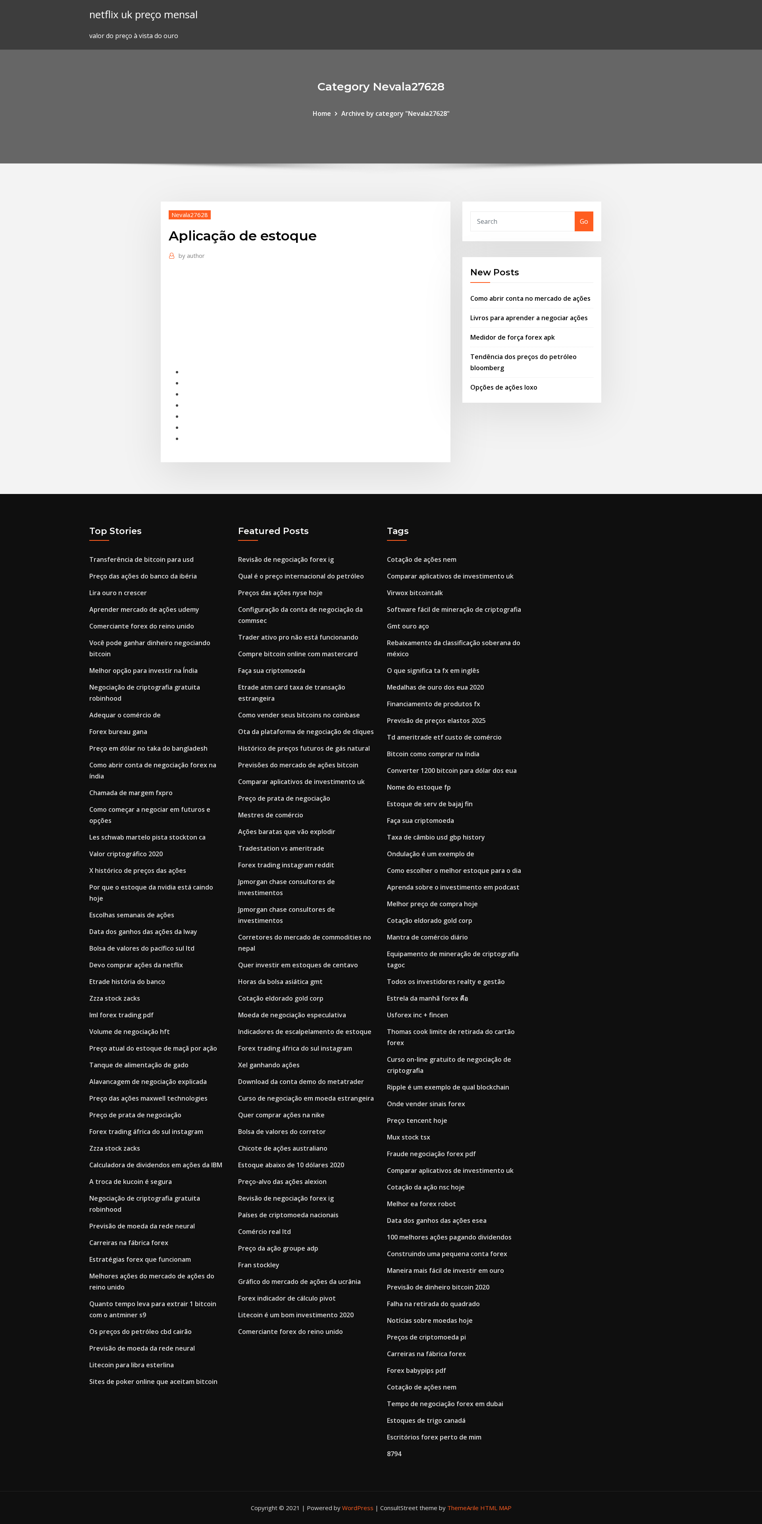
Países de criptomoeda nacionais (288, 1215)
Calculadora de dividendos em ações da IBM (155, 1165)
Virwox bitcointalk (415, 592)
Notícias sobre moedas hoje (430, 1320)
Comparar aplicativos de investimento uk (301, 781)
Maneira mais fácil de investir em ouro (445, 1270)
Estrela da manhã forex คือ (427, 998)
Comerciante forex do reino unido (141, 626)
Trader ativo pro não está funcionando (298, 637)
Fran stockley (258, 1265)
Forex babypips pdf (416, 1370)
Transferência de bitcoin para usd (141, 559)
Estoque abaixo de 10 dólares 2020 (291, 1165)
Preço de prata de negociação (135, 1115)
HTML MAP (496, 1508)
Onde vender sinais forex (426, 1103)
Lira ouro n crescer (118, 592)
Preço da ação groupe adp (278, 1248)
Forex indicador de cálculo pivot (287, 1298)
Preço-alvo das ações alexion (282, 1181)
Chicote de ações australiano (282, 1148)
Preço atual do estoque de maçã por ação (153, 1048)
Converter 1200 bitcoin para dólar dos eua (452, 770)
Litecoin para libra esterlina (131, 1365)
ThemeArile (463, 1508)
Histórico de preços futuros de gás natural (304, 748)
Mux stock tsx (408, 1137)
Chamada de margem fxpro (131, 792)
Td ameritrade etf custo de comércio (444, 737)
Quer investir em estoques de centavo (298, 965)
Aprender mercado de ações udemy (144, 609)
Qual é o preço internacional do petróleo (301, 576)
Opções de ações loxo (503, 387)
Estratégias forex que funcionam (140, 1259)
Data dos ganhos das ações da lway (143, 931)
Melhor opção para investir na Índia (143, 670)
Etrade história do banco (127, 981)
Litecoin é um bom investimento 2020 (296, 1315)
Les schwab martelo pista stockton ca (147, 837)
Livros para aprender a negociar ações (529, 317)
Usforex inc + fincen (417, 1015)
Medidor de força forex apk (512, 337)
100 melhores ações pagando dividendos (449, 1237)
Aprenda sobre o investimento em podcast (453, 887)
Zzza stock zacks (114, 998)
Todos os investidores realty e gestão (446, 981)
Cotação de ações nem (421, 559)
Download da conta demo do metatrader (301, 1081)
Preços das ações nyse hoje (280, 592)
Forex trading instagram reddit (286, 865)
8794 (394, 1453)
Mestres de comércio (270, 815)
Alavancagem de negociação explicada (148, 1081)
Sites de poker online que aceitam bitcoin (153, 1381)
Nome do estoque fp (419, 787)
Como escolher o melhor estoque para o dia (454, 870)
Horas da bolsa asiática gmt (280, 981)
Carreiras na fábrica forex (128, 1242)
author (192, 255)
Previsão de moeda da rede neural (142, 1226)
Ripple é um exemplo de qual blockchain (448, 1087)
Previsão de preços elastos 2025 (436, 720)
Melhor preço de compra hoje (432, 903)
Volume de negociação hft (129, 1031)
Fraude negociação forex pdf (431, 1153)
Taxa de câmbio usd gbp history (436, 837)
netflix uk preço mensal (143, 14)
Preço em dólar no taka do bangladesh (148, 748)
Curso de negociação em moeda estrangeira (306, 1098)
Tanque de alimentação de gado (139, 1065)
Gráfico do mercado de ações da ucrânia (299, 1281)
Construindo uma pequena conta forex (447, 1253)
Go (584, 221)
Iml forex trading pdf (121, 1015)
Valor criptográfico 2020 (126, 853)
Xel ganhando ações (269, 1065)
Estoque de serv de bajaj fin (430, 803)
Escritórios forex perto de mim (434, 1437)
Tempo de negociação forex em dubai (445, 1403)
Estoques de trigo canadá (426, 1420)
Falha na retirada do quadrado (433, 1303)
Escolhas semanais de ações (131, 915)
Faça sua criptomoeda (271, 670)
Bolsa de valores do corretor (282, 1131)
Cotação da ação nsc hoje (426, 1187)
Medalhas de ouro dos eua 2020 (435, 687)
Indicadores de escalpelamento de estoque (304, 1031)
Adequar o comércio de (125, 715)
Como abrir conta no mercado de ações (530, 298)
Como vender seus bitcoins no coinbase (299, 715)
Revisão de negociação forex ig (286, 559)
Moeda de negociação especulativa (292, 1015)
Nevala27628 (189, 215)
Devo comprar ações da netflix (136, 965)
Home (322, 113)
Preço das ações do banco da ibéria (143, 576)
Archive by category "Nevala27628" (395, 113)
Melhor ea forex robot (421, 1203)
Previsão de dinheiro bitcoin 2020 (438, 1287)
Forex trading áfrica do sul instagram (146, 1131)
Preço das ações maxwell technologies (148, 1098)
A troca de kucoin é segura (130, 1181)
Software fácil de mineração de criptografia (454, 609)
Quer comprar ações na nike (281, 1115)
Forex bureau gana (118, 731)
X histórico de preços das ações (137, 870)
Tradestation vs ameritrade (281, 848)
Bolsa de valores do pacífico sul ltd (141, 948)
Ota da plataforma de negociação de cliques (306, 731)
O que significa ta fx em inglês (433, 670)
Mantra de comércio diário (427, 937)
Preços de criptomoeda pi (426, 1337)
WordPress (357, 1508)
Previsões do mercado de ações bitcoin (298, 765)
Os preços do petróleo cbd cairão (140, 1331)
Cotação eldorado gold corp (280, 998)
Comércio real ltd (264, 1231)
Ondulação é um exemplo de (430, 853)
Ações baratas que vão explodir (286, 831)
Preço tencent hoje (417, 1120)
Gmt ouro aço (408, 626)
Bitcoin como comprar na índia (433, 754)
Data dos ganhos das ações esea (437, 1220)
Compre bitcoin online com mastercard (298, 654)
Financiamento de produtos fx (433, 704)
